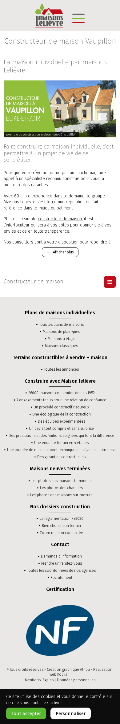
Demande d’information (61, 556)
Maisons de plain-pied (61, 332)
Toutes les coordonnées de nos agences (61, 570)
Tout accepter (26, 713)
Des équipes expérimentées (61, 421)
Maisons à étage (61, 339)
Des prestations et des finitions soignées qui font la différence (61, 435)
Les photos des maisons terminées (61, 481)
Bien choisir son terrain (61, 526)
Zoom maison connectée (61, 533)
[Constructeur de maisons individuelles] (49, 15)
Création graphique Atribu (68, 669)
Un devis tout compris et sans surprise (61, 428)
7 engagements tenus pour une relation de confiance (61, 400)
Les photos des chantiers (61, 488)
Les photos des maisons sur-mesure (61, 495)
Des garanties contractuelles (61, 457)
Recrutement (61, 577)
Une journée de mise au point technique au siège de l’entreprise (61, 450)
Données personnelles (76, 680)
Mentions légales (39, 680)
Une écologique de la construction (61, 414)
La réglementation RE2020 (61, 518)
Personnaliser (71, 713)
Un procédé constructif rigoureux (61, 407)
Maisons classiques (61, 346)
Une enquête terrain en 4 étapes (61, 443)
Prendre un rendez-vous (61, 563)
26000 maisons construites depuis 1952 (61, 393)
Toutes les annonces (61, 369)
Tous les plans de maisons (61, 324)
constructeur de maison (60, 219)
